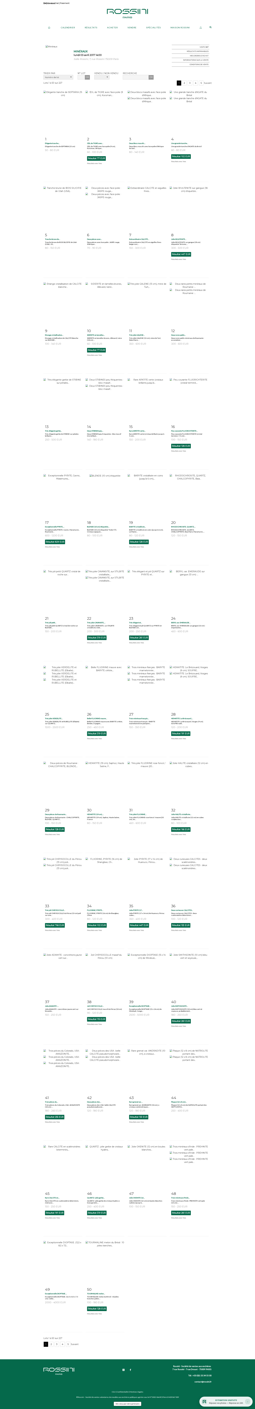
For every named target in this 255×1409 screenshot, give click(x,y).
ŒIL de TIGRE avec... (95, 143)
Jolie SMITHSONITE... (179, 1006)
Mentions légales (136, 1392)
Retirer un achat (51, 3)
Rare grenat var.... (136, 1102)
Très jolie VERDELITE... (54, 718)
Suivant (208, 83)
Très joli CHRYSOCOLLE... (55, 910)
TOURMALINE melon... (96, 1293)
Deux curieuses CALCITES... (182, 910)
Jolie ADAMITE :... (52, 1006)
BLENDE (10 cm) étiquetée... (98, 527)
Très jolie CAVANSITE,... (96, 622)
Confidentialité (123, 1392)
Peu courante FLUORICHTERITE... (184, 431)
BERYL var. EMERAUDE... (181, 622)
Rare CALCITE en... (52, 1198)
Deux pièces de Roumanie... (56, 814)
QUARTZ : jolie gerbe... (96, 1198)
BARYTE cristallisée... (137, 527)
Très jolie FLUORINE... (138, 814)
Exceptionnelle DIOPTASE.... (56, 1293)
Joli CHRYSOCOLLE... (95, 1006)
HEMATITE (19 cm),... (95, 814)
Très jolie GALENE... (137, 335)
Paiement (65, 3)
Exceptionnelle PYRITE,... (54, 527)
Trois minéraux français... (139, 718)
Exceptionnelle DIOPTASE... (140, 1006)
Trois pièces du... (51, 1102)
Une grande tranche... (179, 143)
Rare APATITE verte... (137, 431)
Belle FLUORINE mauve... (97, 718)
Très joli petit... (50, 622)
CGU (114, 1392)
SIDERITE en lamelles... (96, 335)
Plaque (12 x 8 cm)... (179, 1102)
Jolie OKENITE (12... (137, 1198)
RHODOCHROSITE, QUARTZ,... (183, 527)
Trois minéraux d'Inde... (180, 1198)
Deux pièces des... (94, 1102)
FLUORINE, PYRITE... (95, 910)
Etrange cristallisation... (54, 335)
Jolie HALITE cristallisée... (181, 814)
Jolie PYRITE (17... (136, 910)
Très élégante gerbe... (53, 431)
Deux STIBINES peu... (95, 431)
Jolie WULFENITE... (178, 239)
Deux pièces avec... (94, 239)
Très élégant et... (135, 622)
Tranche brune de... (52, 239)
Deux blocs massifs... (137, 143)
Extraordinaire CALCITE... (139, 239)
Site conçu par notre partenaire (127, 1404)
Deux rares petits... (178, 335)
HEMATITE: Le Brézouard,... (182, 718)
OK (87, 77)
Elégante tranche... (52, 143)
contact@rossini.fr (202, 1381)
